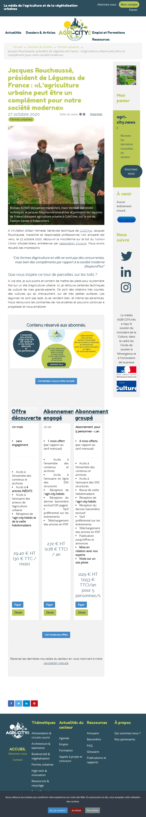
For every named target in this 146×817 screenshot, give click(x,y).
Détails (18, 612)
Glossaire (93, 752)
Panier (133, 10)
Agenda (64, 738)
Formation (66, 750)
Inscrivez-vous (131, 171)
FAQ (90, 745)
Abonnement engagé (60, 414)
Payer (17, 604)
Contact (18, 760)
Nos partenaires (124, 739)
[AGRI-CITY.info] (75, 35)
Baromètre (94, 739)
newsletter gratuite (56, 663)
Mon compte (129, 4)
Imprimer (96, 114)
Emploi (63, 744)
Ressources (97, 722)
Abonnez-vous (106, 4)
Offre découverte (26, 414)
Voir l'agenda (126, 219)
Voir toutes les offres (56, 634)
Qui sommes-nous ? (127, 733)
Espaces (80, 243)
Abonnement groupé (91, 414)
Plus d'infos (92, 810)
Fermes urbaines (21, 119)
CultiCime (86, 230)
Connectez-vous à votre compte (56, 381)
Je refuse (76, 810)
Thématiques (44, 722)
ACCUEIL (17, 749)
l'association (67, 243)
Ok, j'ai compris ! (57, 810)
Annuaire (93, 733)
